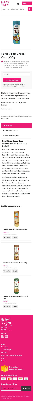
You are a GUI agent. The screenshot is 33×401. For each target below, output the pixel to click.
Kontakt (3, 361)
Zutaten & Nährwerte (10, 130)
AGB (22, 396)
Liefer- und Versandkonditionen (11, 355)
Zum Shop (4, 347)
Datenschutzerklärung (9, 86)
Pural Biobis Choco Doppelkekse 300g (16, 252)
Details (15, 237)
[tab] (16, 125)
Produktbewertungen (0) (11, 135)
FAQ (2, 358)
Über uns (4, 352)
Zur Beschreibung (6, 109)
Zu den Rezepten (6, 350)
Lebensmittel (17, 116)
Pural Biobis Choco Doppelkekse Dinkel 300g (16, 285)
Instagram (6, 336)
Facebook (2, 336)
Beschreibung (7, 125)
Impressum (4, 396)
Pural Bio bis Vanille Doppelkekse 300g (16, 218)
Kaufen (8, 237)
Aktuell (11, 116)
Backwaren (24, 116)
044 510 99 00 (6, 330)
